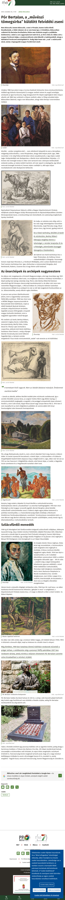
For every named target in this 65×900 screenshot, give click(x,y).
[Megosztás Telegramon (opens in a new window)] (12, 787)
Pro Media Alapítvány (27, 859)
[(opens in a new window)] (18, 853)
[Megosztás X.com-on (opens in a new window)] (17, 787)
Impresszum (13, 859)
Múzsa (35, 845)
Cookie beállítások (27, 862)
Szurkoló (45, 845)
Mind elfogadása (54, 890)
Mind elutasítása (39, 890)
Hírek (26, 845)
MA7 (17, 845)
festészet (5, 795)
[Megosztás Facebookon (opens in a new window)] (7, 787)
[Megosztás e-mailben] (2, 787)
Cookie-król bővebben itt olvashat (46, 895)
